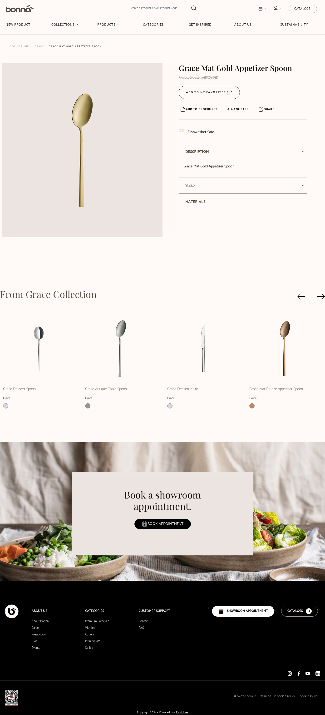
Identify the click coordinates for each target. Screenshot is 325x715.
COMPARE (241, 109)
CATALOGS (302, 9)
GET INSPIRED (200, 25)
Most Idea (182, 712)
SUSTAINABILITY (294, 25)
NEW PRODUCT (18, 25)
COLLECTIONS (63, 25)
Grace (39, 46)
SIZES (190, 185)
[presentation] (301, 296)
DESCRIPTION (197, 152)
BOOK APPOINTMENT (165, 524)
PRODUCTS (106, 25)
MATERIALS (195, 202)
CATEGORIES (153, 25)
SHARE (268, 109)
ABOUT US (243, 25)
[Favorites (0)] (262, 8)
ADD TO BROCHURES (201, 109)
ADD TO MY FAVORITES (206, 92)
